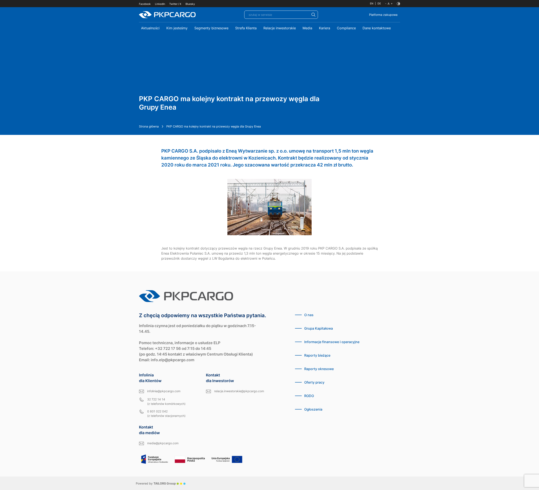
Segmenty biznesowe (211, 28)
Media (307, 28)
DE (379, 3)
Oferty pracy (314, 382)
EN (371, 3)
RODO (309, 396)
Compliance (346, 28)
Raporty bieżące (317, 355)
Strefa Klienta (246, 28)
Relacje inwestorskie (279, 28)
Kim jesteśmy (177, 28)
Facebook (145, 3)
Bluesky (190, 3)
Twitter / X (175, 3)
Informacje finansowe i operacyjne (331, 342)
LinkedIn (160, 3)
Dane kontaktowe (377, 28)
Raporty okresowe (319, 369)
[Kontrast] (398, 3)
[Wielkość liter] (389, 4)
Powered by (156, 483)
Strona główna (149, 126)
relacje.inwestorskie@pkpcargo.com (239, 391)
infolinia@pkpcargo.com (163, 391)
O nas (309, 315)
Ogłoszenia (313, 409)
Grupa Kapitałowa (318, 328)
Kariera (324, 28)
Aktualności (150, 28)
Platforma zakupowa (383, 14)
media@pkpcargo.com (163, 443)
